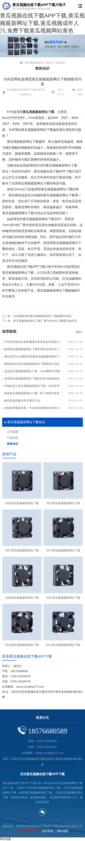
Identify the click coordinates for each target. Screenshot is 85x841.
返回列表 (79, 92)
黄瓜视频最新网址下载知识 (39, 62)
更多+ (79, 332)
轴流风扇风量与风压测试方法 (22, 400)
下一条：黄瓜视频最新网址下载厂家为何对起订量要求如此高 (39, 320)
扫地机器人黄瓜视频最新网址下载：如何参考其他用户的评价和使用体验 (33, 385)
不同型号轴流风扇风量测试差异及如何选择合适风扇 (33, 341)
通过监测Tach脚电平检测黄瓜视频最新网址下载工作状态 (33, 356)
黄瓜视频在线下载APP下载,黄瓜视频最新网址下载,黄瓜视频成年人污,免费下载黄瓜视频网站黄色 (42, 23)
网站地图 (62, 830)
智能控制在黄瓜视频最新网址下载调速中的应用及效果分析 (33, 363)
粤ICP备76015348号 (29, 831)
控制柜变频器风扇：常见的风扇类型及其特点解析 (33, 407)
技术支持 (47, 830)
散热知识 (60, 62)
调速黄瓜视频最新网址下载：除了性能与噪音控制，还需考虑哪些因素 (33, 393)
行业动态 (12, 437)
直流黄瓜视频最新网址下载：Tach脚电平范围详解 (33, 371)
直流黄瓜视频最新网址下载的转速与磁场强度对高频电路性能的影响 (33, 378)
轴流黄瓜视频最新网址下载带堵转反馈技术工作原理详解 (33, 349)
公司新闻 (12, 431)
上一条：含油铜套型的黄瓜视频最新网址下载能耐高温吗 (36, 316)
